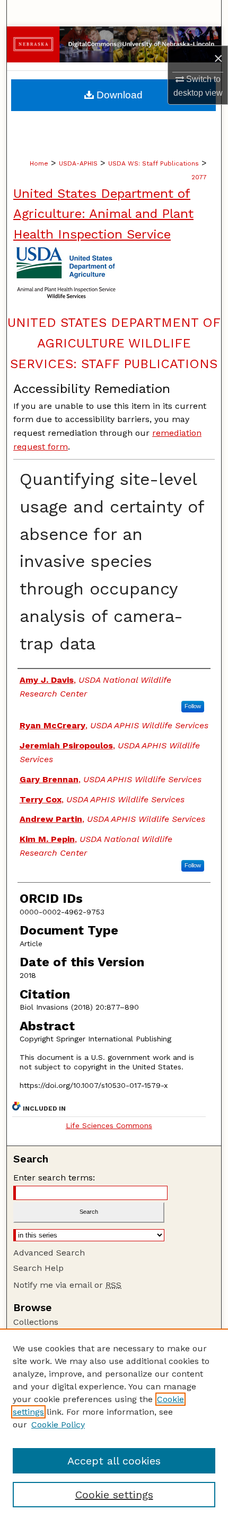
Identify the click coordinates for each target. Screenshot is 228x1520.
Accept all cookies (114, 1460)
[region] (114, 1424)
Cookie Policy (58, 1425)
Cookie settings (114, 1494)
